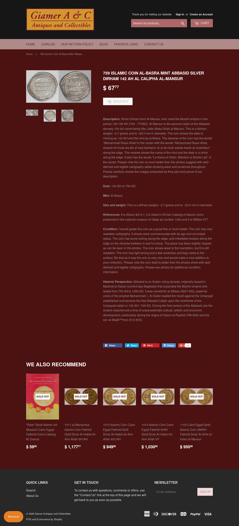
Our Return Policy (77, 44)
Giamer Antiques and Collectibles (53, 513)
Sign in (180, 14)
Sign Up (205, 491)
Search (31, 490)
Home (30, 44)
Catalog (48, 44)
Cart (204, 23)
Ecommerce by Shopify (49, 519)
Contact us (154, 44)
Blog (104, 44)
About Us (32, 495)
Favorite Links (126, 44)
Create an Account (201, 14)
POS (28, 519)
